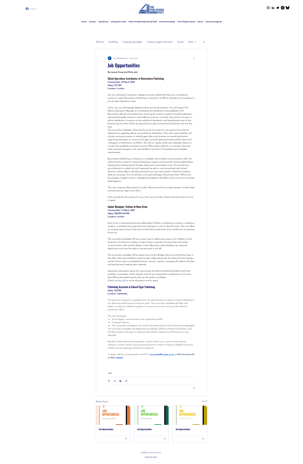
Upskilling (113, 42)
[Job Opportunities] (113, 415)
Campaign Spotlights (132, 42)
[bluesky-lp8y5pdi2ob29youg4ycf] (287, 8)
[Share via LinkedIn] (120, 381)
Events (180, 42)
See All (204, 401)
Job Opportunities (106, 429)
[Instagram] (268, 8)
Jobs (110, 373)
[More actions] (193, 58)
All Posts (100, 42)
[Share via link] (126, 381)
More (191, 42)
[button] (204, 42)
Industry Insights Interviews (160, 42)
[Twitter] (278, 8)
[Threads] (283, 8)
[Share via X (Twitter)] (115, 381)
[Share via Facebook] (109, 381)
